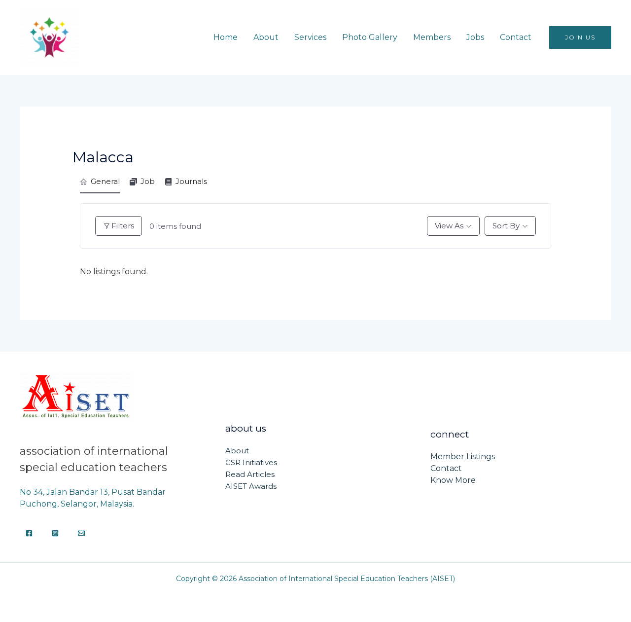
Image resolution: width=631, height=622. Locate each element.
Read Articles (250, 474)
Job (147, 181)
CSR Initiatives (251, 462)
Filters (122, 225)
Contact (515, 37)
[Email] (81, 533)
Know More (453, 480)
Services (310, 37)
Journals (191, 181)
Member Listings (462, 456)
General (105, 181)
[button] (580, 37)
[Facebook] (29, 533)
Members (432, 37)
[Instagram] (55, 533)
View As (449, 225)
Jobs (475, 37)
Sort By (506, 225)
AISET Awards (251, 486)
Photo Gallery (369, 37)
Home (225, 37)
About (266, 37)
